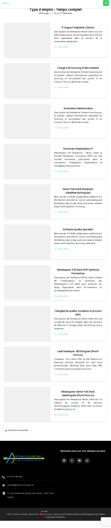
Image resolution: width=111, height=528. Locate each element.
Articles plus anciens (18, 430)
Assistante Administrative (78, 108)
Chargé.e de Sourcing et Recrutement (78, 67)
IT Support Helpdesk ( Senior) (78, 27)
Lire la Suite (63, 47)
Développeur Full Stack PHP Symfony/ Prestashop (78, 271)
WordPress (60, 517)
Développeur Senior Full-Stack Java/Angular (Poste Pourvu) (78, 393)
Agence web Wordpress (63, 514)
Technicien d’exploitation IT (78, 148)
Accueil (44, 511)
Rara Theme (100, 514)
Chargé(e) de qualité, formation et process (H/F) (78, 312)
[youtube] (79, 461)
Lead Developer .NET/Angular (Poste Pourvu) (78, 353)
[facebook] (64, 461)
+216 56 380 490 (14, 476)
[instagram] (72, 461)
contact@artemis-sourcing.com (20, 485)
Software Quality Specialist (78, 229)
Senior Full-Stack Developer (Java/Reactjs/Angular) (78, 191)
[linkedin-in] (87, 461)
